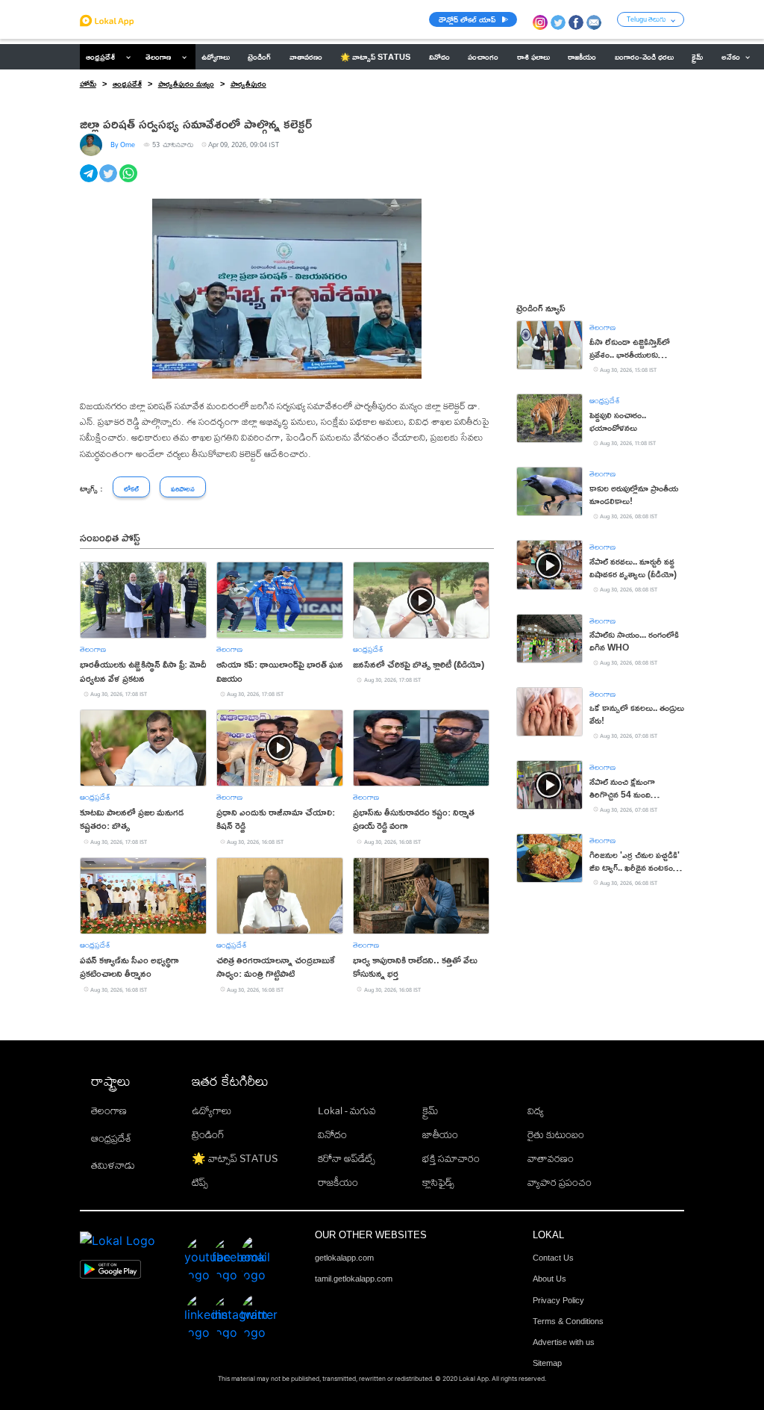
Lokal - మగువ (347, 1110)
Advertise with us (564, 1342)
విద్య (535, 1110)
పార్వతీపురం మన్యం (186, 83)
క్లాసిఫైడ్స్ (438, 1182)
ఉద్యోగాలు (211, 1110)
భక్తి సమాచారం (451, 1158)
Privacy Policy (558, 1300)
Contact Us (553, 1257)
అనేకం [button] (730, 56)
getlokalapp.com (344, 1257)
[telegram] (90, 181)
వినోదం (332, 1134)
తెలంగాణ (158, 56)
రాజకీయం (338, 1182)
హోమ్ (88, 83)
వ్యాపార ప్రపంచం (559, 1182)
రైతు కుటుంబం (555, 1134)
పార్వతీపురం (248, 83)
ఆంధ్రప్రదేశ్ (100, 56)
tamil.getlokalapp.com (353, 1278)
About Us (549, 1278)
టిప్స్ (200, 1182)
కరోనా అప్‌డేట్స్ (346, 1158)
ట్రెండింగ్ (208, 1134)
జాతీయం (440, 1134)
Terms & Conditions (568, 1321)
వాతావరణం (550, 1158)
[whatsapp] (129, 181)
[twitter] (109, 181)
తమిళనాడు (113, 1165)
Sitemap (547, 1362)
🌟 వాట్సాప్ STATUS (235, 1158)
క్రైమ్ (430, 1110)
